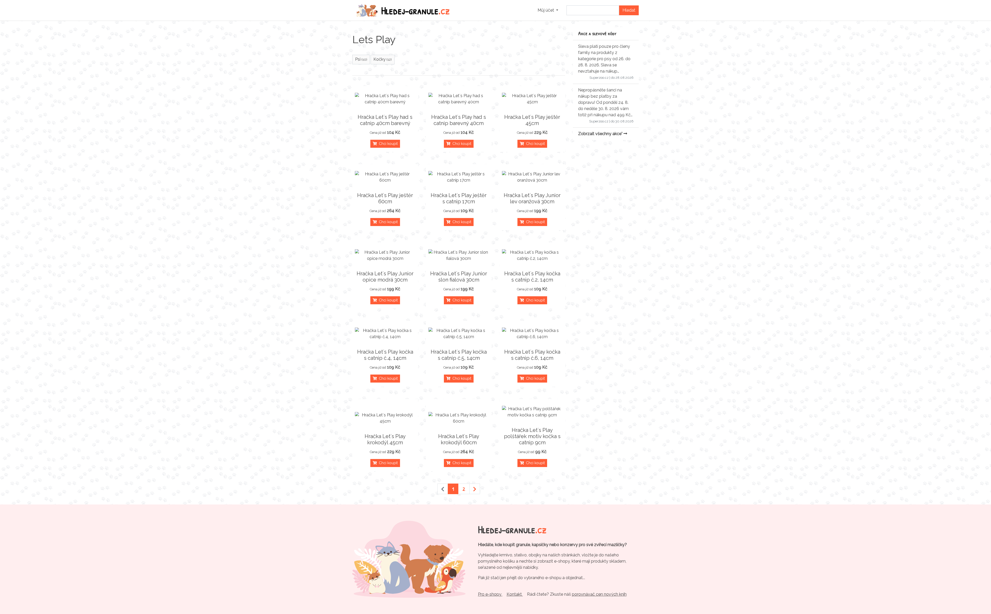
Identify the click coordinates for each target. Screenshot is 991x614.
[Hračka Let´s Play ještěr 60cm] (385, 177)
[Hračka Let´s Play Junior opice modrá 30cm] (385, 255)
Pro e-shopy (490, 594)
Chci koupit (387, 144)
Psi (361, 59)
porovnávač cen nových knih (599, 594)
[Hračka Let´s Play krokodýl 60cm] (459, 418)
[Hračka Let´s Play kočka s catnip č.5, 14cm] (459, 334)
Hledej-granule (415, 10)
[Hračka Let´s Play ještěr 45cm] (532, 99)
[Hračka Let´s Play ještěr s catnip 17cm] (459, 177)
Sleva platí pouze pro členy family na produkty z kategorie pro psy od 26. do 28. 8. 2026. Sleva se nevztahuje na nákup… (604, 59)
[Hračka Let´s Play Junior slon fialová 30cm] (459, 255)
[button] (548, 10)
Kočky (382, 59)
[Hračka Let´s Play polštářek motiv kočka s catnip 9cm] (532, 412)
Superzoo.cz (599, 78)
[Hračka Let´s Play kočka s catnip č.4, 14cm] (385, 334)
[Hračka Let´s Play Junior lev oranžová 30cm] (532, 177)
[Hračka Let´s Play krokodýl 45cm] (385, 418)
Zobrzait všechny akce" (601, 133)
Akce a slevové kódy (597, 33)
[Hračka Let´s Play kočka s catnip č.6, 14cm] (532, 334)
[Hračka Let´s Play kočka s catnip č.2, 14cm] (532, 255)
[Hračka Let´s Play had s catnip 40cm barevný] (385, 99)
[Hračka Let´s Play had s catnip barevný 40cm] (459, 99)
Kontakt (515, 594)
